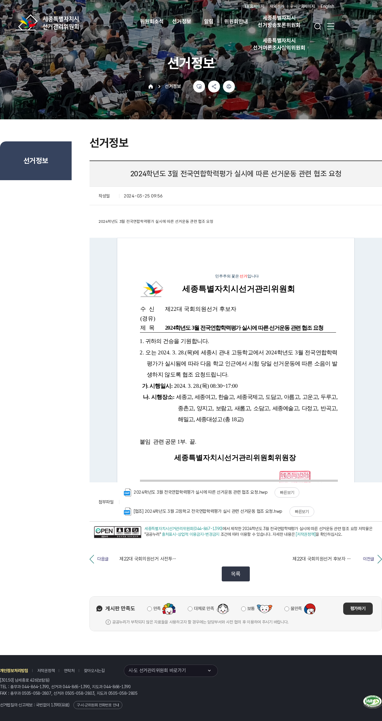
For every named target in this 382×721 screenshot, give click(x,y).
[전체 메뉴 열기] (330, 26)
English (327, 6)
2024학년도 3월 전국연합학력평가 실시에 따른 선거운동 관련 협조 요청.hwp (201, 492)
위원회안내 (236, 21)
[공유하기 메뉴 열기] (214, 86)
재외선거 (277, 6)
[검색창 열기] (317, 26)
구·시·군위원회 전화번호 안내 (98, 705)
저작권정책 (46, 670)
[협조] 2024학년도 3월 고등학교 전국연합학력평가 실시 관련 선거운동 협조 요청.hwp (208, 511)
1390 (55, 705)
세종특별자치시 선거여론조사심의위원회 (279, 44)
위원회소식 (152, 21)
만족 (157, 608)
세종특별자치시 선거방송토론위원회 (279, 21)
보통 (251, 608)
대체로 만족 (204, 608)
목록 (235, 574)
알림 (209, 21)
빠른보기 (287, 492)
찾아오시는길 (94, 670)
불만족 (296, 608)
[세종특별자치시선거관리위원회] (65, 22)
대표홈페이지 (253, 6)
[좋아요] (199, 86)
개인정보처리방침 (14, 670)
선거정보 (181, 21)
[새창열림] (117, 532)
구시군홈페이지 (302, 6)
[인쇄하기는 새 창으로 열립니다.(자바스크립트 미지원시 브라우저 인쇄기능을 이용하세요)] (229, 86)
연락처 (69, 670)
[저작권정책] (305, 534)
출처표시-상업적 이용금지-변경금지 (190, 534)
